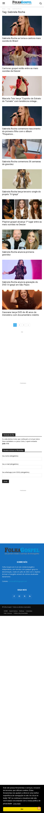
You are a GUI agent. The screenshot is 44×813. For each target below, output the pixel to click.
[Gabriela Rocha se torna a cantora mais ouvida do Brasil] (22, 26)
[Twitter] (25, 596)
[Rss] (30, 596)
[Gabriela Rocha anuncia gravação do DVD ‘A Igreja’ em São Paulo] (22, 269)
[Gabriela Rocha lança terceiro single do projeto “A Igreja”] (22, 179)
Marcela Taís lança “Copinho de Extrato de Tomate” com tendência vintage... (21, 99)
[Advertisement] (22, 355)
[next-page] (28, 325)
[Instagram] (19, 596)
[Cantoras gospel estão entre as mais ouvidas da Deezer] (22, 56)
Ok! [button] (22, 809)
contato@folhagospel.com (18, 581)
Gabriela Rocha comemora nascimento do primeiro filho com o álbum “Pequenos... (21, 131)
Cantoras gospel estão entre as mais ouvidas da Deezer (20, 69)
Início (3, 9)
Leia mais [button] (17, 804)
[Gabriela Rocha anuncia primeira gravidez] (22, 239)
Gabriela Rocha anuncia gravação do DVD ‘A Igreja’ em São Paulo (20, 283)
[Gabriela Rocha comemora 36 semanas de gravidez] (22, 149)
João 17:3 (5, 444)
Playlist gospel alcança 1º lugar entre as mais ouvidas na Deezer (22, 223)
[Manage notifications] (39, 808)
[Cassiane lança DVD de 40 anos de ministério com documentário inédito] (22, 300)
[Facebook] (14, 596)
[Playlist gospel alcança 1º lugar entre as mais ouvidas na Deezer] (22, 209)
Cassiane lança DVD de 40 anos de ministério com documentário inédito (20, 313)
